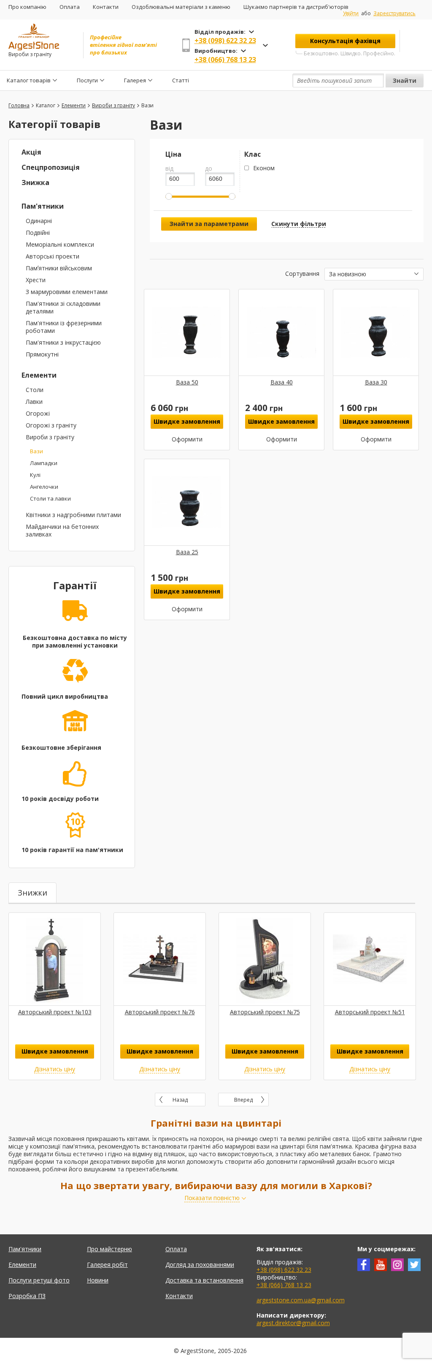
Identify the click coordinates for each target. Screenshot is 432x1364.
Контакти (106, 7)
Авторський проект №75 (265, 1012)
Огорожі (38, 413)
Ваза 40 (281, 382)
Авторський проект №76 (160, 1012)
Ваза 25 (187, 552)
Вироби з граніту (50, 437)
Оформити (187, 439)
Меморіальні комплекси (60, 244)
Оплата (69, 7)
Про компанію (27, 7)
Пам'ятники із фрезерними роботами (64, 327)
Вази (36, 451)
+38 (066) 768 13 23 (225, 59)
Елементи (39, 375)
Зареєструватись (394, 13)
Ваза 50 (187, 382)
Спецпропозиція (51, 167)
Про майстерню (109, 1249)
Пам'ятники (43, 206)
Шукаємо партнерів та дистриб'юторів (295, 7)
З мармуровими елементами (67, 292)
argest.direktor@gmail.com (293, 1323)
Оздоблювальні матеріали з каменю (181, 7)
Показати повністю (212, 1198)
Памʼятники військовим (59, 268)
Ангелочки (44, 486)
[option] (54, 996)
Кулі (35, 475)
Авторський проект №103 (55, 1012)
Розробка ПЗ (27, 1296)
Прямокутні (42, 354)
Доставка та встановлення (204, 1280)
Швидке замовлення (187, 421)
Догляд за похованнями (199, 1265)
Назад (180, 1099)
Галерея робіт (107, 1265)
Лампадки (43, 463)
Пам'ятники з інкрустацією (63, 342)
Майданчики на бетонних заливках (62, 530)
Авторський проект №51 (370, 1012)
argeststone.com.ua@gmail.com (300, 1300)
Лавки (34, 401)
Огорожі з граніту (51, 425)
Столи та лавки (50, 498)
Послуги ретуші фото (39, 1280)
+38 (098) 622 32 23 (225, 40)
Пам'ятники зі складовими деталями (63, 307)
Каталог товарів (29, 80)
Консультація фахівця (345, 41)
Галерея (135, 80)
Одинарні (39, 221)
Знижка (35, 182)
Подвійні (38, 233)
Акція (31, 152)
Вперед (243, 1099)
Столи (34, 390)
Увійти (351, 13)
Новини (97, 1280)
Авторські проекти (52, 256)
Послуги (87, 80)
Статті (180, 80)
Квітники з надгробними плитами (73, 515)
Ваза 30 (376, 382)
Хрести (36, 280)
